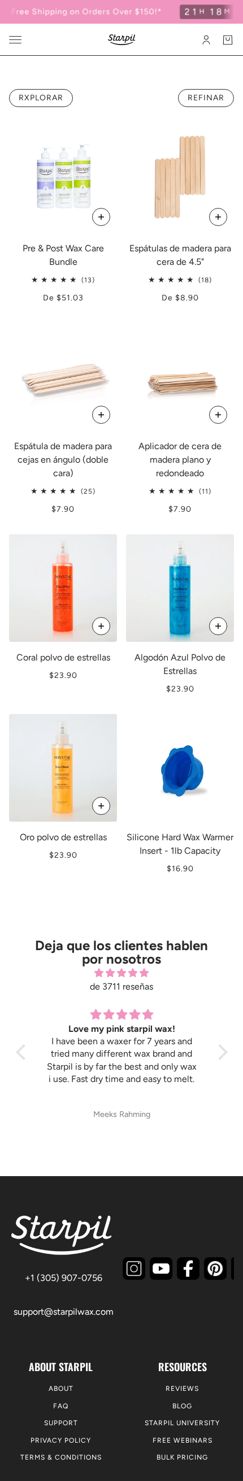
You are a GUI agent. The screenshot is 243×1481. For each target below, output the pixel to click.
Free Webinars (182, 1440)
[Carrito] (228, 40)
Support (61, 1423)
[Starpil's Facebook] (188, 1268)
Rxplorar (41, 98)
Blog (182, 1406)
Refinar (206, 98)
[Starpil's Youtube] (161, 1268)
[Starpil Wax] (122, 40)
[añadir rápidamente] (101, 415)
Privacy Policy (61, 1440)
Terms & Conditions (61, 1457)
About (61, 1389)
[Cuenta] (206, 40)
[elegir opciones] (101, 217)
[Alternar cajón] (15, 39)
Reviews (182, 1389)
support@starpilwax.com (64, 1311)
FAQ (60, 1406)
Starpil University (182, 1423)
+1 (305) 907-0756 (63, 1277)
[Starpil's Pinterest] (215, 1268)
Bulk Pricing (182, 1457)
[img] (121, 973)
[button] (23, 1052)
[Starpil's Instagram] (134, 1268)
